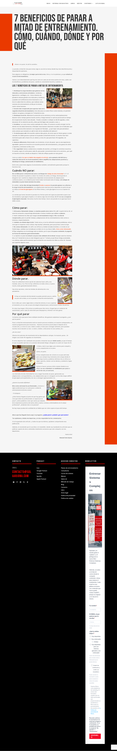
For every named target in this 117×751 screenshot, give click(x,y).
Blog (62, 484)
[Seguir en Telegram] (27, 482)
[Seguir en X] (24, 482)
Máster (79, 3)
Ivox (38, 468)
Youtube (39, 473)
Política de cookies (67, 498)
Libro (62, 490)
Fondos (41, 185)
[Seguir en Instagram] (20, 482)
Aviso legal (64, 493)
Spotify (39, 476)
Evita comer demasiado (63, 229)
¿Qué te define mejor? (94, 632)
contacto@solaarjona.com (21, 474)
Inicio (48, 3)
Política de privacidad (68, 495)
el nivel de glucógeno (26, 189)
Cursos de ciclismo (67, 473)
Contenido (87, 3)
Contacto (64, 487)
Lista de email (100, 3)
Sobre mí (64, 479)
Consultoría (65, 471)
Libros (73, 3)
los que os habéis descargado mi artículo (35, 157)
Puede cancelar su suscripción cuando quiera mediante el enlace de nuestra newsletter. (93, 679)
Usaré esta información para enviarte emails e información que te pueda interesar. (94, 658)
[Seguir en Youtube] (13, 482)
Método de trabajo (67, 482)
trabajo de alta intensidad (55, 174)
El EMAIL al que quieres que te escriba (94, 616)
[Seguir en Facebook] (17, 482)
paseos (48, 185)
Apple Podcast (41, 479)
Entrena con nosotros (60, 3)
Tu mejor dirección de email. (94, 627)
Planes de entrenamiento (69, 468)
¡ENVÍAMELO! (94, 736)
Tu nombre (92, 605)
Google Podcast (42, 471)
